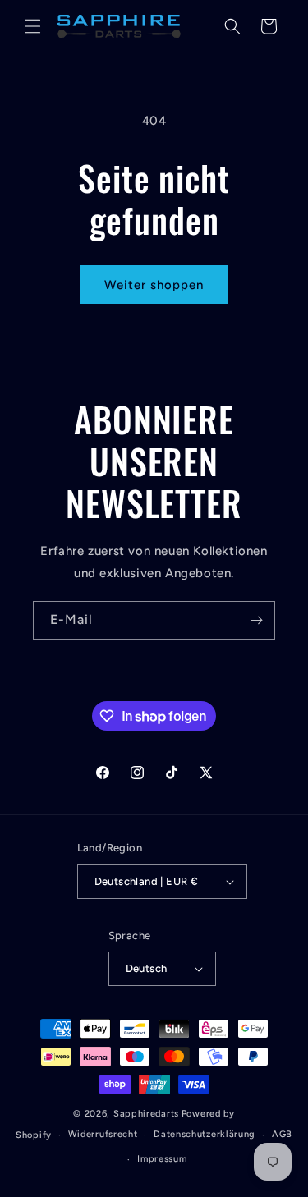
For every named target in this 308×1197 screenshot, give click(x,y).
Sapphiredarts (146, 1113)
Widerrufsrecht (103, 1134)
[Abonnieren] (256, 620)
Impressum (161, 1158)
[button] (33, 26)
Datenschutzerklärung (204, 1134)
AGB (282, 1134)
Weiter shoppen (154, 284)
